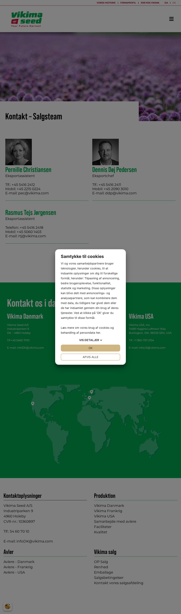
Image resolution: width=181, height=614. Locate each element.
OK (90, 348)
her (98, 332)
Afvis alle (90, 357)
